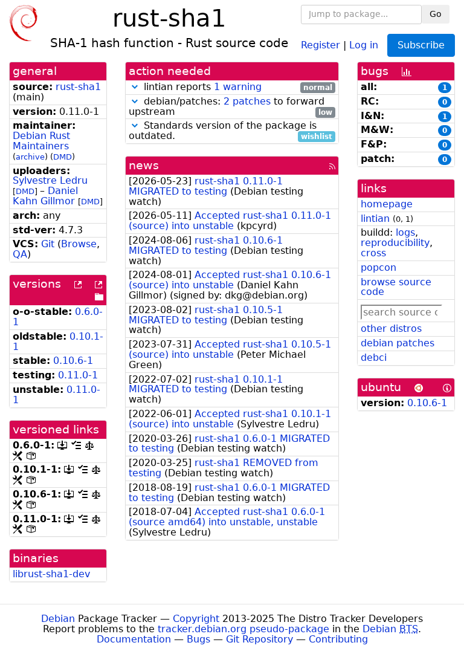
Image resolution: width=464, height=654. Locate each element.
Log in (363, 44)
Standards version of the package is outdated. (230, 131)
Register (320, 44)
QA (20, 254)
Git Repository (259, 639)
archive (30, 156)
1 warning (238, 86)
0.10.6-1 (73, 360)
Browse (79, 244)
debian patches (397, 343)
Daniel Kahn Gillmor (45, 196)
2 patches (247, 101)
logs (405, 232)
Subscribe (421, 45)
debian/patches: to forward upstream (230, 107)
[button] (135, 86)
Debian (58, 618)
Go (436, 14)
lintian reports (236, 87)
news (144, 165)
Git (47, 244)
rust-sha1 (78, 86)
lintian (375, 218)
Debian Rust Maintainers (41, 141)
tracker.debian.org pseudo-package (243, 629)
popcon (378, 267)
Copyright (196, 618)
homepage (387, 204)
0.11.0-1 (78, 375)
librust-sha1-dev (51, 574)
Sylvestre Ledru (50, 180)
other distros (391, 328)
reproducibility (395, 242)
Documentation (134, 639)
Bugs (198, 639)
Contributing (338, 639)
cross (373, 253)
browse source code (396, 287)
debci (374, 357)
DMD (62, 156)
